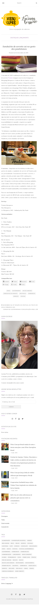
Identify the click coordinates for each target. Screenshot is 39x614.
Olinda (4, 557)
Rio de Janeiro (27, 290)
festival (15, 548)
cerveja (16, 546)
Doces (9, 548)
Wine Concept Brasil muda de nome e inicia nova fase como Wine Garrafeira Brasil (23, 447)
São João (11, 568)
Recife (21, 560)
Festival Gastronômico (26, 548)
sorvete (16, 296)
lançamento (16, 554)
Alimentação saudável (19, 540)
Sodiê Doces (32, 565)
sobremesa (31, 293)
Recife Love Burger (8, 562)
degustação (33, 546)
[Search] (36, 3)
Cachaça (30, 543)
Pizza (19, 557)
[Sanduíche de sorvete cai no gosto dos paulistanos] (19, 64)
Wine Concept (19, 571)
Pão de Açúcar (6, 560)
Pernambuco (12, 557)
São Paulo (23, 293)
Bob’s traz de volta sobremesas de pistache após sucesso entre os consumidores (21, 498)
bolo (12, 543)
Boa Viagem (5, 543)
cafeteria (5, 546)
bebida (29, 540)
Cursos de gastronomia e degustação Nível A (20, 309)
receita (15, 560)
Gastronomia (16, 290)
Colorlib (18, 599)
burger (23, 543)
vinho (26, 568)
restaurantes (29, 562)
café (11, 546)
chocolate (24, 546)
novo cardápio (26, 554)
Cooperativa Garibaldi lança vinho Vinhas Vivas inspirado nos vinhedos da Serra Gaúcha (23, 485)
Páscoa (34, 557)
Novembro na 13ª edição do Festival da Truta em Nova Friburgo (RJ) (19, 306)
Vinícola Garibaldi (8, 571)
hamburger (15, 551)
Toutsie (10, 78)
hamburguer (25, 551)
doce (8, 290)
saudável (15, 565)
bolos (17, 543)
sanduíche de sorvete (10, 293)
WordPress (30, 599)
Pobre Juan (26, 557)
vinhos (31, 568)
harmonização (6, 554)
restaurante (20, 562)
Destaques (14, 38)
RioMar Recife (6, 565)
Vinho (3, 520)
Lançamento (24, 38)
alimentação (6, 540)
